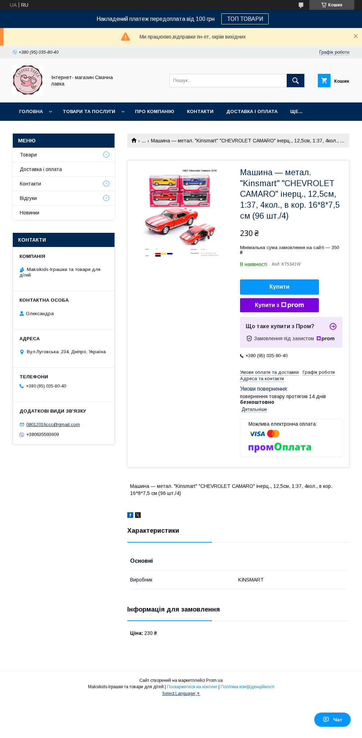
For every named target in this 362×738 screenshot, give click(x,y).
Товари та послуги (89, 111)
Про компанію (154, 111)
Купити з (267, 305)
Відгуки (28, 198)
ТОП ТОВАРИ (245, 19)
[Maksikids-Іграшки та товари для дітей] (28, 93)
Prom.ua (214, 680)
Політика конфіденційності (247, 686)
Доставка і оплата (252, 111)
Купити (279, 287)
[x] (138, 516)
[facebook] (130, 516)
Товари (28, 155)
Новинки (29, 213)
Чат (337, 719)
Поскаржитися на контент (192, 686)
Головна (31, 111)
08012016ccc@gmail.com (53, 424)
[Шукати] (295, 80)
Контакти (200, 111)
